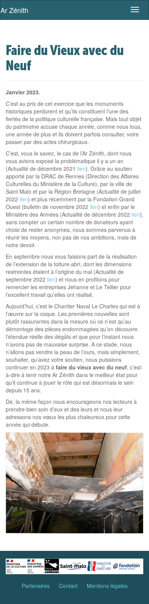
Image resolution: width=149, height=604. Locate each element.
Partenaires (36, 585)
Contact (68, 585)
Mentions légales (107, 585)
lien (81, 168)
